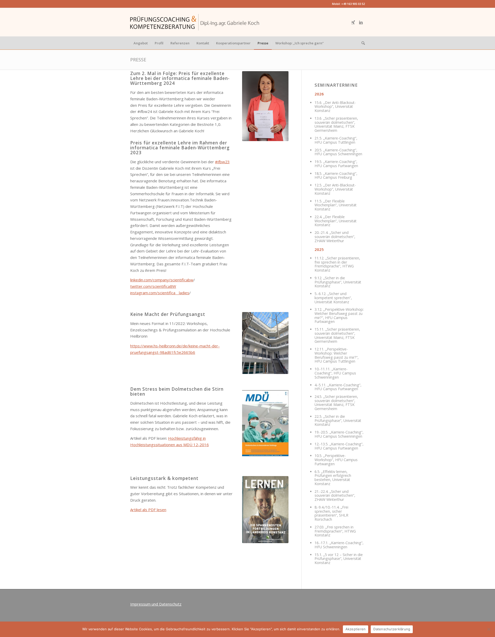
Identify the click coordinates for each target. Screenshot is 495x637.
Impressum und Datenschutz (156, 604)
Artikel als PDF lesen (148, 509)
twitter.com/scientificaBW (153, 286)
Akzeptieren (355, 629)
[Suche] (361, 43)
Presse (138, 59)
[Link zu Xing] (353, 22)
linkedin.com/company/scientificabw (161, 279)
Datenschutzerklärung (391, 629)
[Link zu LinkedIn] (361, 22)
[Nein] (488, 629)
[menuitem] (140, 43)
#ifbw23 (222, 161)
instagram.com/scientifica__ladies (159, 292)
